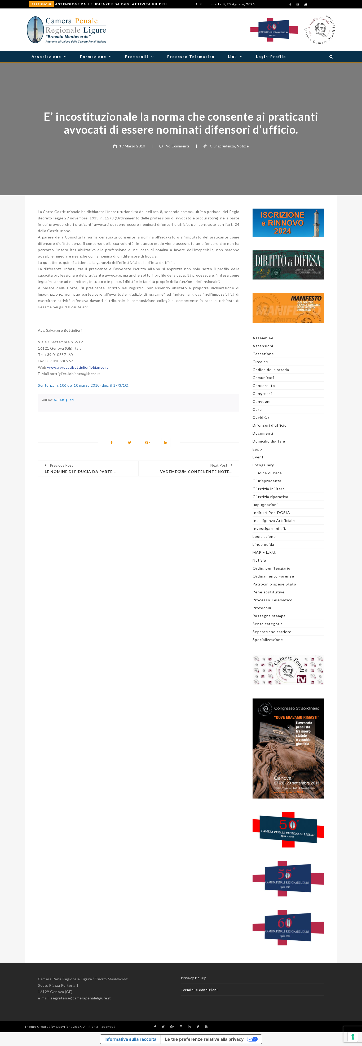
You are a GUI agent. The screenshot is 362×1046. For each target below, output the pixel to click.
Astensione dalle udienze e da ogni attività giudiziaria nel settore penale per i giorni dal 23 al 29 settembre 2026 (113, 4)
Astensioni (41, 4)
